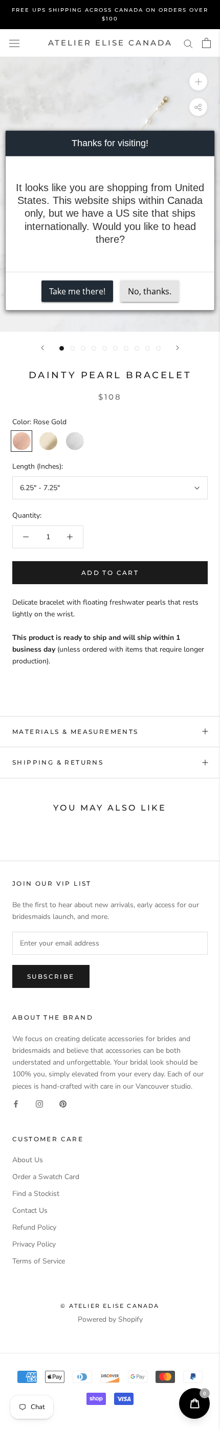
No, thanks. (149, 290)
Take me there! (77, 290)
